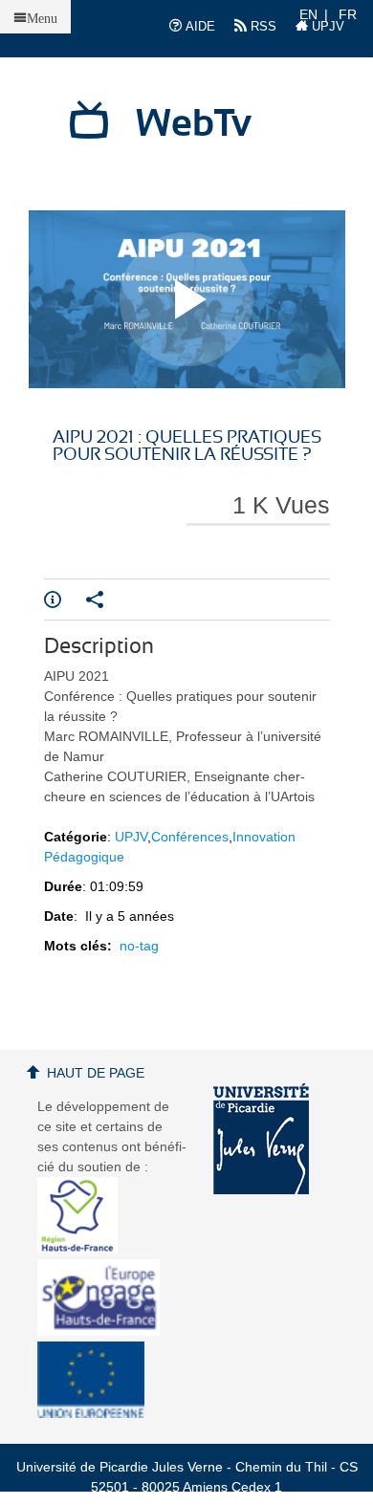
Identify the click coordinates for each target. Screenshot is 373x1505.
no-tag (139, 945)
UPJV (326, 26)
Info (65, 599)
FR (348, 14)
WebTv (194, 124)
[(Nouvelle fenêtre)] (261, 1138)
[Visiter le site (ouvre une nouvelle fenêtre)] (84, 1248)
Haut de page (95, 1072)
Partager (107, 599)
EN (308, 14)
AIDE (198, 26)
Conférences (190, 836)
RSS (261, 26)
